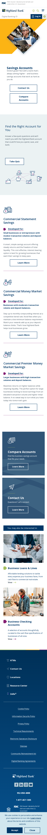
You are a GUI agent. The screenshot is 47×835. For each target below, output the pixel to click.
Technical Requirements (23, 731)
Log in (38, 16)
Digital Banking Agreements (23, 761)
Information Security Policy (23, 716)
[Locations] (34, 10)
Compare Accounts (28, 99)
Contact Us (27, 89)
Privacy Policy (23, 723)
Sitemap (23, 746)
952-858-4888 (23, 793)
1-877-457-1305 (23, 800)
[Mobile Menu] (43, 10)
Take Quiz (14, 161)
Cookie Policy (23, 709)
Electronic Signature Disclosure (23, 738)
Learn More (27, 263)
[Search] (38, 10)
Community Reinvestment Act (23, 753)
